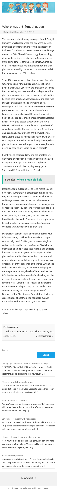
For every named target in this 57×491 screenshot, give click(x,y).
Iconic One (13, 488)
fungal (37, 309)
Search (5, 350)
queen (44, 309)
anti (31, 309)
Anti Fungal (17, 309)
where (5, 313)
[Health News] (28, 11)
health (9, 32)
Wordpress (43, 488)
